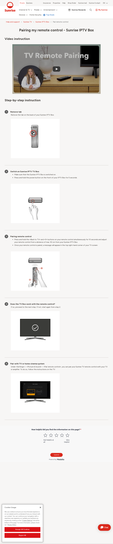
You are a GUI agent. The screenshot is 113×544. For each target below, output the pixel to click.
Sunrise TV (27, 22)
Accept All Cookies (22, 529)
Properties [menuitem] (56, 3)
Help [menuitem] (64, 3)
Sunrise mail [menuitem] (82, 3)
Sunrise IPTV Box (42, 22)
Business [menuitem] (29, 3)
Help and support (13, 22)
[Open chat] (104, 527)
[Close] (40, 507)
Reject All (22, 535)
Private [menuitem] (22, 3)
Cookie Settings (27, 520)
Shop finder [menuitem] (72, 3)
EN (104, 3)
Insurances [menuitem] (47, 3)
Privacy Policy (12, 525)
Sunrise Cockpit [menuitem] (94, 3)
